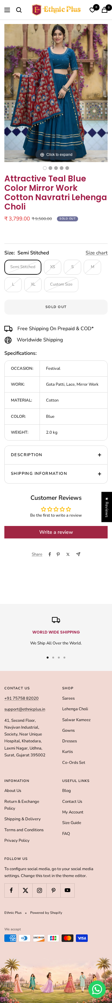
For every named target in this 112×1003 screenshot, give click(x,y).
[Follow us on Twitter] (25, 890)
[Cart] (104, 10)
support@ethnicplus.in (24, 709)
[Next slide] (101, 90)
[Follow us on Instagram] (39, 890)
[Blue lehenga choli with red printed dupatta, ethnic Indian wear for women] (67, 168)
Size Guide (71, 823)
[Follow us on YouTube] (67, 890)
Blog (66, 790)
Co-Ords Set (73, 762)
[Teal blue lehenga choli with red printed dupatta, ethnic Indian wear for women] (50, 168)
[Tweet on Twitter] (68, 554)
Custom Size (61, 284)
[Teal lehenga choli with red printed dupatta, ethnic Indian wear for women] (45, 168)
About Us (12, 790)
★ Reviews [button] (107, 507)
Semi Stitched (22, 267)
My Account (72, 812)
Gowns (68, 730)
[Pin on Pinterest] (58, 554)
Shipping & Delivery (22, 819)
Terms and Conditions (24, 830)
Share (37, 554)
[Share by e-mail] (78, 554)
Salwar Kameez (76, 720)
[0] (92, 10)
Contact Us (72, 801)
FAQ (66, 834)
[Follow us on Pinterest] (53, 890)
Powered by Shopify (46, 912)
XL (33, 284)
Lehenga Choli (75, 709)
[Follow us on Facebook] (11, 890)
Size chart (97, 252)
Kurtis (67, 752)
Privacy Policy (17, 840)
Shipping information (39, 473)
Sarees (68, 698)
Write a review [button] (56, 532)
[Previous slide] (10, 90)
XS (52, 267)
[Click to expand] (56, 93)
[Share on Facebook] (50, 554)
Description (26, 455)
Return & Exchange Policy (21, 805)
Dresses (69, 741)
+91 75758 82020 (21, 698)
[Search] (19, 10)
